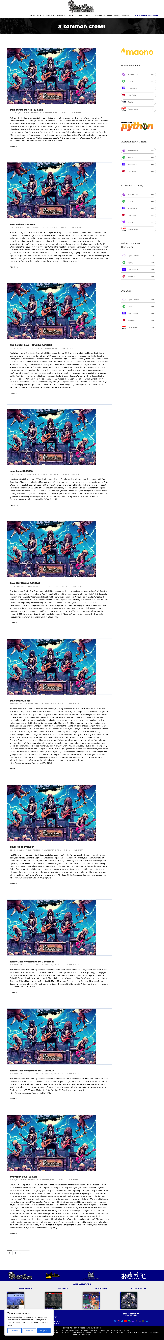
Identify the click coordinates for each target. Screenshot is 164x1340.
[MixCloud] (150, 15)
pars (55, 113)
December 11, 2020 (17, 586)
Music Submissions (53, 1323)
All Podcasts (47, 113)
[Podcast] (148, 15)
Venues (117, 16)
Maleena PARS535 (20, 700)
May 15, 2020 (14, 1180)
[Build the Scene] (81, 6)
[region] (29, 1322)
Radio (88, 16)
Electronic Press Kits (53, 1321)
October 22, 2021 (16, 228)
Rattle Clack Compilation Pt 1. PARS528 (32, 1070)
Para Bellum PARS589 (22, 224)
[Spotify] (142, 15)
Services (78, 16)
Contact (59, 16)
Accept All (43, 1331)
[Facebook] (135, 15)
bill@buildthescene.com (119, 1330)
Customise (15, 1331)
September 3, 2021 (17, 348)
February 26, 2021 (16, 474)
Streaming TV (99, 16)
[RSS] (146, 15)
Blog (124, 16)
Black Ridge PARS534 (22, 847)
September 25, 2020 (17, 850)
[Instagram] (140, 15)
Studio (70, 16)
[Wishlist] (157, 15)
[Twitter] (137, 15)
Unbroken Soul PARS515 (23, 1176)
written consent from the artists (64, 1330)
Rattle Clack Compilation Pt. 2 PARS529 (32, 961)
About (40, 16)
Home (32, 16)
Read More (14, 147)
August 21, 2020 (16, 965)
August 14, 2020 (16, 1074)
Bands (109, 16)
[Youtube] (144, 15)
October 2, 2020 (16, 704)
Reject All (29, 1331)
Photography (51, 1319)
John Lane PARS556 (21, 471)
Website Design (52, 1317)
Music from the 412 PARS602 (26, 109)
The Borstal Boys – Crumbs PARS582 (31, 345)
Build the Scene (32, 113)
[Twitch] (155, 15)
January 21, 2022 (16, 113)
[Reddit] (153, 15)
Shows (49, 16)
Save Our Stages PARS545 (25, 583)
